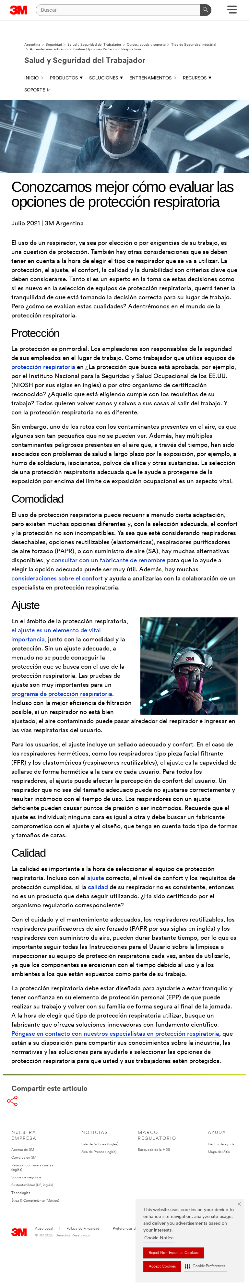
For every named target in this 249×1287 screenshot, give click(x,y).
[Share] (12, 1101)
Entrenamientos (150, 78)
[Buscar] (205, 10)
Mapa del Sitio (219, 1152)
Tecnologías (20, 1193)
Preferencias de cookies (131, 1229)
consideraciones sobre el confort (57, 579)
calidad (98, 888)
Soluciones (103, 78)
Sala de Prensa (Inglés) (98, 1152)
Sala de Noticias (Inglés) (99, 1144)
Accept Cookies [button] (162, 1267)
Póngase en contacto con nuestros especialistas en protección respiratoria (115, 1034)
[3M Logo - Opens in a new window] (19, 10)
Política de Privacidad (82, 1229)
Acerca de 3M (22, 1150)
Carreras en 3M (23, 1158)
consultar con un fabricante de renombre (108, 561)
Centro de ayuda (221, 1144)
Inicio (31, 78)
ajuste (95, 879)
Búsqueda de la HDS (154, 1150)
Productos (64, 78)
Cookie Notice (159, 1238)
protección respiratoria (43, 367)
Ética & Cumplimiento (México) (35, 1201)
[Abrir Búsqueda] (232, 11)
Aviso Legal (44, 1229)
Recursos (195, 78)
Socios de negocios (26, 1177)
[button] (205, 1266)
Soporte (34, 90)
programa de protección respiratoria (61, 694)
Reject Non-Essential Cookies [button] (173, 1253)
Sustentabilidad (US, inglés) (32, 1185)
